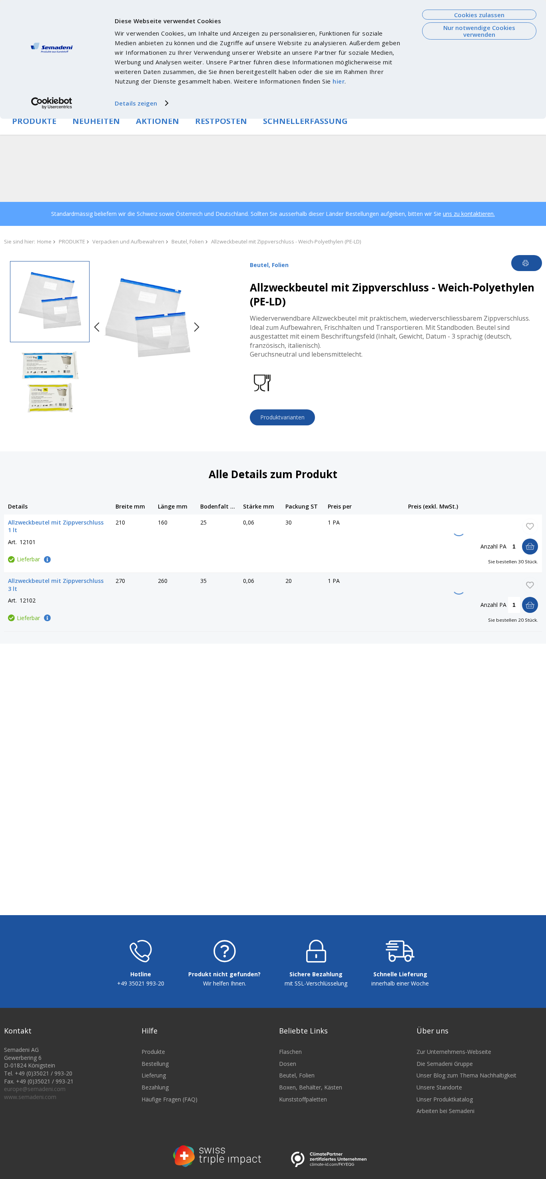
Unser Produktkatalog (444, 1099)
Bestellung (155, 1063)
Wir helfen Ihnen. (224, 983)
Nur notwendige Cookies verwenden (479, 31)
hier (339, 81)
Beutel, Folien (187, 241)
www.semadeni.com (30, 1097)
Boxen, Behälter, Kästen (310, 1087)
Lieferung (153, 1075)
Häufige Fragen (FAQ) (169, 1099)
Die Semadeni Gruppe (444, 1063)
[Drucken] (526, 263)
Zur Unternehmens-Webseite (453, 1051)
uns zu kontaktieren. (469, 213)
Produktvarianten (282, 417)
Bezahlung (155, 1087)
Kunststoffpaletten (303, 1099)
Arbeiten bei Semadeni (445, 1111)
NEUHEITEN (96, 121)
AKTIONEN (157, 121)
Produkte (153, 1051)
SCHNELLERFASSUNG (305, 121)
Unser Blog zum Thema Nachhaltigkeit (466, 1075)
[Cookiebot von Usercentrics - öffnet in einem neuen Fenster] (52, 103)
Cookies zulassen (479, 15)
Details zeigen (136, 103)
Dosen (287, 1063)
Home (44, 241)
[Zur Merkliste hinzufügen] (530, 527)
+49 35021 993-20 (140, 983)
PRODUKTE (34, 121)
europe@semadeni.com (35, 1089)
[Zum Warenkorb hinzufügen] (530, 547)
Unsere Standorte (439, 1087)
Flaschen (290, 1051)
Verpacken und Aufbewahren (128, 241)
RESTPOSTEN (221, 121)
